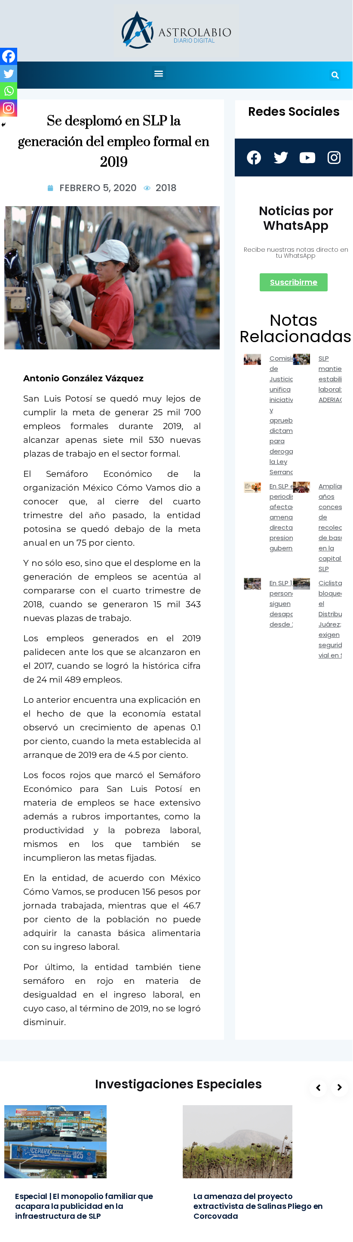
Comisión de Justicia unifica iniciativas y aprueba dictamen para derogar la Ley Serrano (285, 415)
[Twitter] (8, 73)
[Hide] (3, 124)
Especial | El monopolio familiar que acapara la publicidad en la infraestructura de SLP (84, 1206)
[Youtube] (307, 157)
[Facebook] (8, 56)
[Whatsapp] (8, 90)
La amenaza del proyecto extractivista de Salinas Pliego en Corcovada (258, 1206)
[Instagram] (8, 108)
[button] (159, 73)
